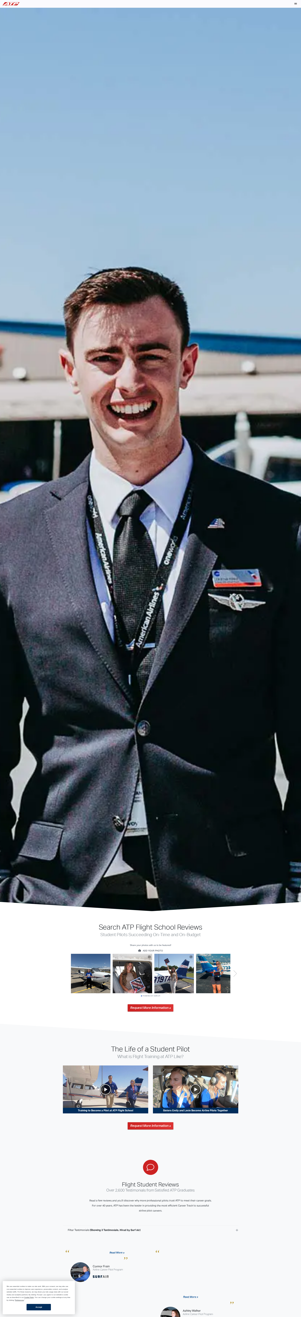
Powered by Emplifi (151, 996)
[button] (295, 4)
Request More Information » (150, 1007)
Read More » (117, 1252)
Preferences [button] (19, 1300)
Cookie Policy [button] (29, 1297)
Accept (39, 1307)
